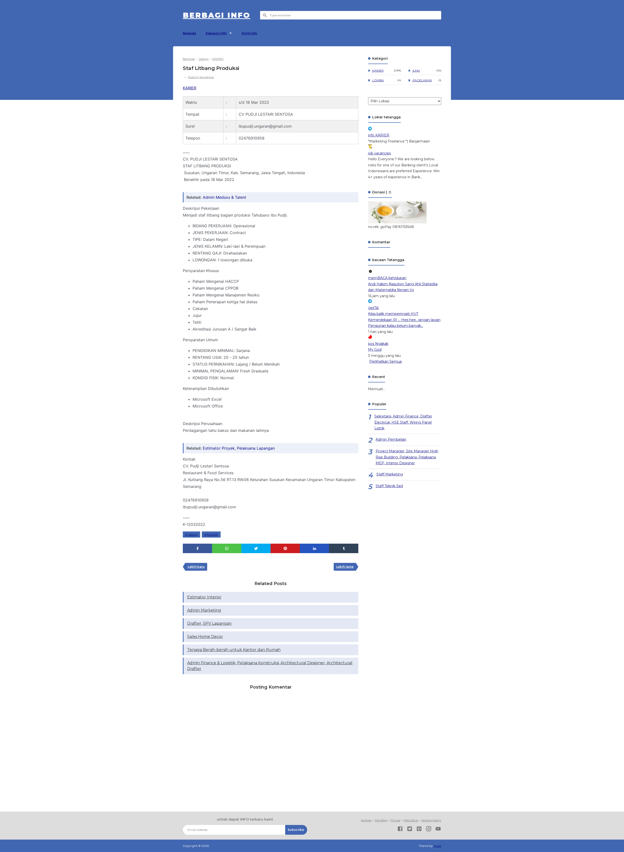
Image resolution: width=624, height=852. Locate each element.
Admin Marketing (204, 610)
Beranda (189, 33)
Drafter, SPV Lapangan (209, 623)
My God (374, 349)
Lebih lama (344, 566)
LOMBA (378, 80)
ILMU (416, 70)
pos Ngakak (378, 343)
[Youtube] (438, 830)
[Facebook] (400, 830)
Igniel (437, 846)
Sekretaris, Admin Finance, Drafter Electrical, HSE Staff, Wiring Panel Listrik (403, 422)
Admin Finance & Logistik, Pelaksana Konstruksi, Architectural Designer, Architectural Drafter (269, 666)
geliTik (373, 308)
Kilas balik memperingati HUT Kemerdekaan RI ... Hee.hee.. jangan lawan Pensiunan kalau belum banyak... (404, 320)
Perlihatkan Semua (385, 361)
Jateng (193, 534)
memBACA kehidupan (387, 278)
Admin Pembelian (391, 439)
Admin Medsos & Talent (224, 197)
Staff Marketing (389, 474)
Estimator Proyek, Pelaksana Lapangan (239, 448)
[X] (410, 830)
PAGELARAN (422, 80)
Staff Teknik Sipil (389, 486)
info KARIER (378, 135)
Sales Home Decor (205, 636)
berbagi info (216, 15)
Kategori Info (216, 33)
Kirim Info (249, 33)
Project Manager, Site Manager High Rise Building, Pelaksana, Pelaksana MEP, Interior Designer (407, 457)
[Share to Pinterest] (285, 548)
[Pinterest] (419, 830)
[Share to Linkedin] (314, 548)
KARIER (189, 87)
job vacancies (379, 153)
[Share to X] (256, 548)
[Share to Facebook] (197, 548)
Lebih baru (196, 566)
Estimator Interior (204, 597)
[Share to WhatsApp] (226, 548)
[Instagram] (429, 830)
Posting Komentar (201, 77)
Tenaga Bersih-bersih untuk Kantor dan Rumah (234, 649)
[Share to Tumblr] (343, 548)
